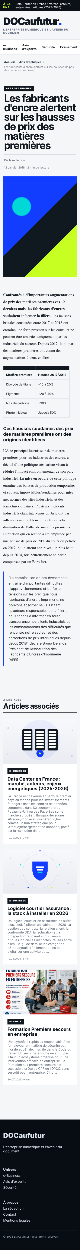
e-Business (10, 47)
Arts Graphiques (30, 62)
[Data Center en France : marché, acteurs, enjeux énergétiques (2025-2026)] (40, 741)
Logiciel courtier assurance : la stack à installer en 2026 (39, 911)
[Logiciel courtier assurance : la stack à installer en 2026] (40, 871)
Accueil (9, 62)
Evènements (69, 47)
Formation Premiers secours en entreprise (39, 1031)
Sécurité (48, 47)
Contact (9, 1214)
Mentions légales (16, 1220)
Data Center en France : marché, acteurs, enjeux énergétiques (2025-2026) (43, 5)
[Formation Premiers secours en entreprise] (40, 992)
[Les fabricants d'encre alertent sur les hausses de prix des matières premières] (40, 226)
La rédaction (13, 1208)
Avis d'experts (29, 47)
